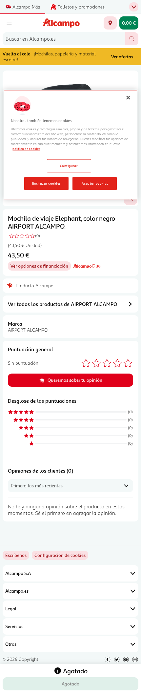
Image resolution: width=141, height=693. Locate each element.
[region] (71, 144)
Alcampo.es (17, 591)
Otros (10, 644)
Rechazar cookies (46, 183)
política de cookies (26, 148)
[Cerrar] (128, 97)
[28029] (110, 23)
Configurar (69, 165)
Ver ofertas (122, 56)
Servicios (14, 626)
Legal (10, 608)
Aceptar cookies (95, 183)
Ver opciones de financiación (40, 267)
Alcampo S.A (18, 573)
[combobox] (64, 38)
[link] (60, 555)
